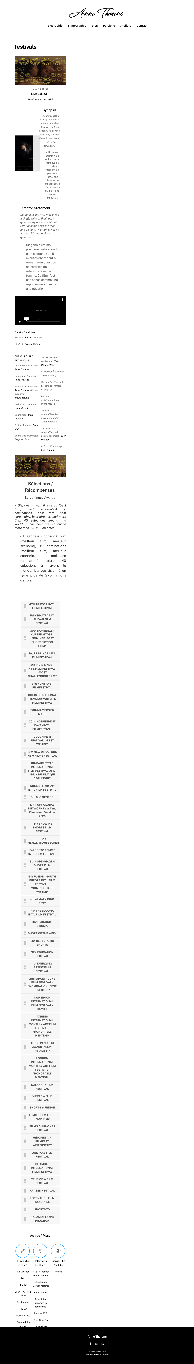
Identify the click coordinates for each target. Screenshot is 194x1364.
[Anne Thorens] (97, 16)
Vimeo (58, 1271)
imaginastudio (22, 397)
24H (23, 1278)
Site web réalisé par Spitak (97, 1354)
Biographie (55, 25)
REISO (23, 1308)
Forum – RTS (41, 1313)
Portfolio (109, 25)
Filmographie (77, 25)
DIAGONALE (40, 94)
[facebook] (90, 1343)
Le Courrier (23, 1271)
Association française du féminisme (40, 1303)
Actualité (48, 99)
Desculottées (23, 1315)
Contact (142, 25)
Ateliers (125, 25)
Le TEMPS (23, 1265)
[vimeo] (103, 1343)
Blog (95, 25)
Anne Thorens (34, 99)
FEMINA (23, 1285)
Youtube (58, 1265)
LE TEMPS (40, 1265)
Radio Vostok (41, 1292)
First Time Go (41, 1320)
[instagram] (97, 1343)
